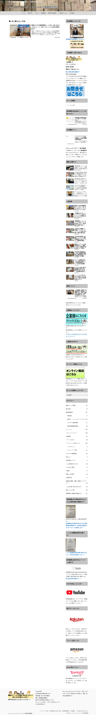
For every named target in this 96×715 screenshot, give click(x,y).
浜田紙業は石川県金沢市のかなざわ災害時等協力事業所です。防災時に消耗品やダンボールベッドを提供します (76, 525)
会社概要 (73, 710)
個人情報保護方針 (65, 710)
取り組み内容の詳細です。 (73, 578)
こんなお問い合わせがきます (82, 710)
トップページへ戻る (44, 710)
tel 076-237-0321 (72, 72)
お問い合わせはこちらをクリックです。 (18, 699)
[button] (86, 105)
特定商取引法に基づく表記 (55, 710)
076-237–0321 (42, 697)
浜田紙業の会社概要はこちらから (74, 39)
